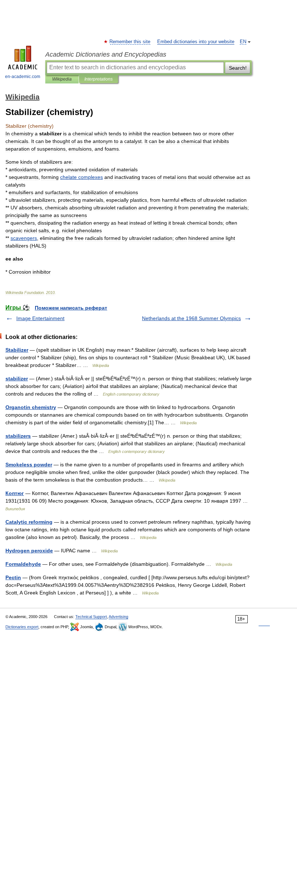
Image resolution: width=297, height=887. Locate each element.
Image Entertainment (40, 318)
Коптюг (14, 493)
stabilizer (16, 378)
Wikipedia (62, 79)
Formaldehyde (23, 564)
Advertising (118, 616)
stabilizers (18, 436)
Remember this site (130, 41)
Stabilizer (16, 350)
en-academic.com (22, 76)
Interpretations (98, 79)
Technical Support (91, 616)
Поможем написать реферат (71, 308)
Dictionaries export (21, 627)
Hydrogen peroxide (29, 550)
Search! (238, 68)
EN (243, 41)
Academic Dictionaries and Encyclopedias (105, 54)
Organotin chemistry (30, 407)
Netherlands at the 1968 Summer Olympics (191, 318)
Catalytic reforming (29, 522)
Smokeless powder (28, 464)
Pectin (13, 577)
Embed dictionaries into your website (195, 41)
